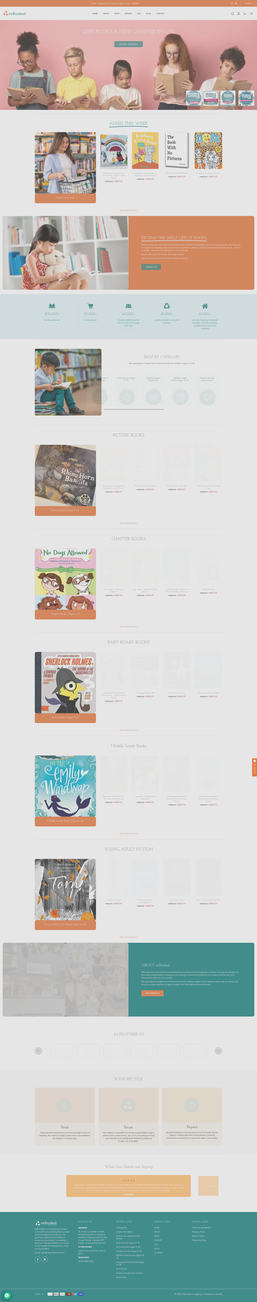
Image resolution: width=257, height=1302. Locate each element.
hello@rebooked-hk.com (53, 1252)
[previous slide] (38, 1051)
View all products (128, 210)
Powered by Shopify (212, 1294)
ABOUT (157, 1232)
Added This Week (124, 1232)
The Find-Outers (208, 589)
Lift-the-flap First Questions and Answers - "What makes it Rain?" (113, 175)
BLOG (156, 1248)
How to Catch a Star (177, 693)
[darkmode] (251, 13)
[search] (233, 13)
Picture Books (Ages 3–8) (128, 1247)
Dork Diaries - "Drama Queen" (208, 173)
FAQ (156, 1244)
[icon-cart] (244, 13)
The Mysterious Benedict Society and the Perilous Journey (208, 798)
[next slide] (218, 1051)
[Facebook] (232, 3)
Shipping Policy (199, 1240)
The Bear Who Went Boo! (177, 486)
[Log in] (238, 13)
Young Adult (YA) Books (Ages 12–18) (130, 1263)
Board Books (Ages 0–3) (127, 1243)
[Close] (158, 600)
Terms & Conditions (201, 1227)
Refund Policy (198, 1236)
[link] (136, 210)
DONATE (157, 1240)
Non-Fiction (121, 1269)
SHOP (156, 1236)
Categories (121, 1227)
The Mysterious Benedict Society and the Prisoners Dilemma (177, 798)
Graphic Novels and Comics (129, 1273)
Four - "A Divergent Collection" (208, 900)
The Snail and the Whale (208, 693)
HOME (157, 1227)
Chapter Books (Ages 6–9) (129, 1251)
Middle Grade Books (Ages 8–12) (130, 1256)
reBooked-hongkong (192, 1294)
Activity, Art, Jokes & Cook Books (128, 1237)
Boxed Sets (121, 1277)
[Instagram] (236, 3)
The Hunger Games (177, 900)
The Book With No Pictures (177, 173)
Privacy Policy (198, 1232)
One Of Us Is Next (114, 900)
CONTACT (158, 1253)
